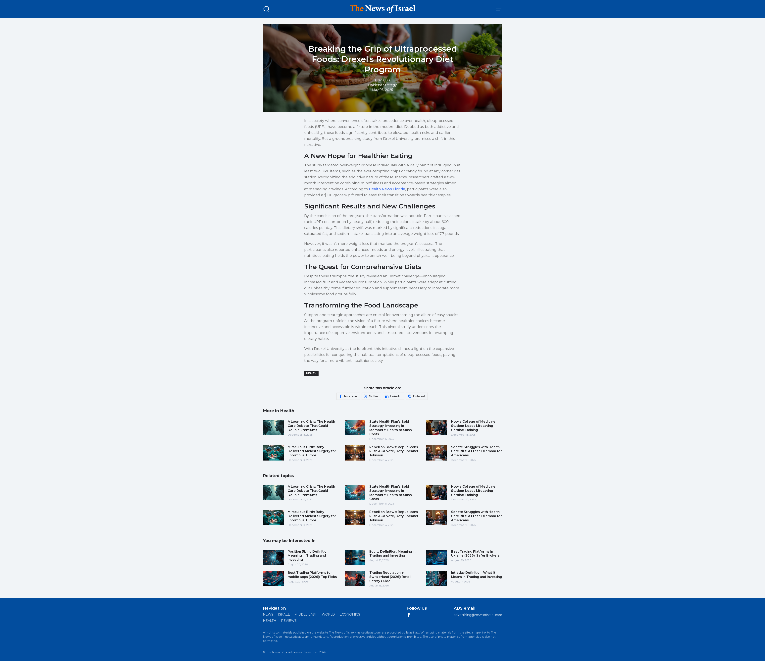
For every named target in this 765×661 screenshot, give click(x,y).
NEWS (268, 614)
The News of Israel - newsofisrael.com (292, 652)
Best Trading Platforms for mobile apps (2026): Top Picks (312, 575)
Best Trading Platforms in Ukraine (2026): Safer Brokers (475, 554)
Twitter (373, 396)
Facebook (350, 396)
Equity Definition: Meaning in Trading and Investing (392, 554)
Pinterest (419, 396)
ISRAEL (284, 614)
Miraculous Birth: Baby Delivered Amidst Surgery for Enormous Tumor (312, 451)
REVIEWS (289, 621)
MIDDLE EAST (305, 614)
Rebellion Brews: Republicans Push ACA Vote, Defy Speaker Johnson (394, 451)
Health (311, 373)
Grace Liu (382, 80)
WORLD (328, 614)
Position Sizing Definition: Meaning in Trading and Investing (308, 556)
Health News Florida (387, 189)
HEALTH (269, 621)
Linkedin (395, 396)
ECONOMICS (350, 614)
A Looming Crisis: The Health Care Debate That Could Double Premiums (311, 426)
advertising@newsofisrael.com (478, 615)
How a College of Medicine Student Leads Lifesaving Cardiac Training (473, 426)
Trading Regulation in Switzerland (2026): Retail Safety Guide (390, 577)
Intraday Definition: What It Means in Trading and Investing (476, 575)
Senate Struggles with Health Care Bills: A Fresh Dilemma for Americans (476, 451)
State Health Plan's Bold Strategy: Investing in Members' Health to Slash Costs (390, 428)
